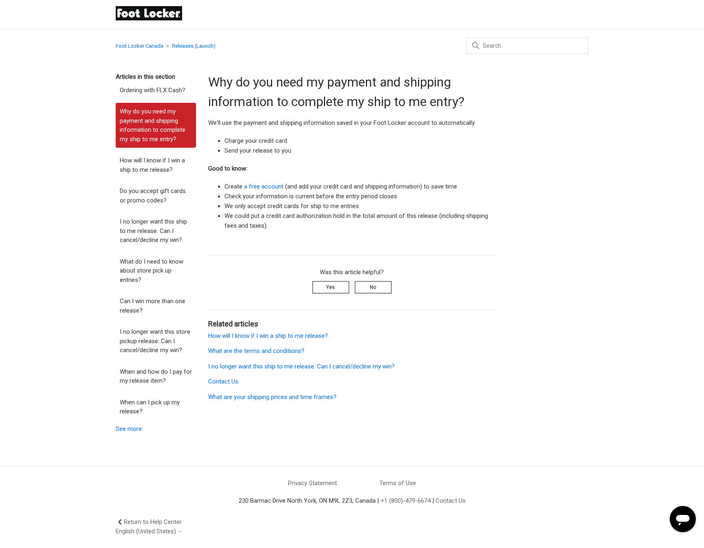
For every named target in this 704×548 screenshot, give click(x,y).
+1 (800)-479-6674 (406, 500)
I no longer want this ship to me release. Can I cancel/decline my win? (153, 231)
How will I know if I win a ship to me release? (152, 165)
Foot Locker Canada (139, 46)
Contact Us (223, 381)
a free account (264, 186)
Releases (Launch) (194, 46)
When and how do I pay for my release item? (156, 376)
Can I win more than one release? (152, 305)
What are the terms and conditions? (256, 351)
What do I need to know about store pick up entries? (151, 271)
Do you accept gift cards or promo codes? (153, 195)
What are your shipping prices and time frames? (272, 397)
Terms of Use (397, 483)
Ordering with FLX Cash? (152, 90)
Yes (330, 287)
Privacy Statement (312, 483)
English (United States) (147, 531)
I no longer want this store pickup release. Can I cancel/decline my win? (155, 341)
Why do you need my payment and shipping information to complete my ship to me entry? (152, 125)
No (373, 287)
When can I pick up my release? (150, 407)
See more (129, 429)
